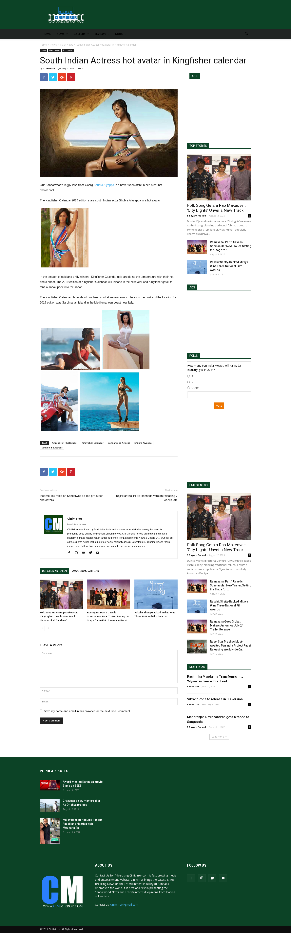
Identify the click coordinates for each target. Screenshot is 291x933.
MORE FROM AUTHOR (85, 571)
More (119, 34)
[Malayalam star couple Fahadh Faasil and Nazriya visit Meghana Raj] (50, 831)
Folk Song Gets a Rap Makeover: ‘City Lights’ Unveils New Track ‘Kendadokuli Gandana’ (59, 616)
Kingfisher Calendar (93, 442)
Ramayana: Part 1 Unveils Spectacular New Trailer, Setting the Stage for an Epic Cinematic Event (108, 616)
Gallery (79, 34)
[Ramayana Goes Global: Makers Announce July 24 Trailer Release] (197, 626)
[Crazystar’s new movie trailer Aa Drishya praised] (50, 805)
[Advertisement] (219, 109)
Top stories (67, 50)
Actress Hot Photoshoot (64, 442)
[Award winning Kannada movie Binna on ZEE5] (50, 785)
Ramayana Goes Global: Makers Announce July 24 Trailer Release (226, 625)
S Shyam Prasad (196, 215)
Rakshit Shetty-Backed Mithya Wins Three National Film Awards (229, 266)
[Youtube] (99, 553)
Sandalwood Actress (119, 442)
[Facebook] (70, 553)
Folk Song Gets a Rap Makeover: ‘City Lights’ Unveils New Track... (216, 208)
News (60, 34)
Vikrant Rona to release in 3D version (215, 699)
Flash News (66, 44)
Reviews (100, 34)
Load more (218, 736)
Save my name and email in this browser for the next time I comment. (87, 711)
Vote (219, 405)
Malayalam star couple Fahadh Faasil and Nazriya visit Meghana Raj (83, 823)
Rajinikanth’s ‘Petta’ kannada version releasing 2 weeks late (147, 498)
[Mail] (85, 553)
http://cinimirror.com (76, 524)
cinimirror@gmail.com (124, 904)
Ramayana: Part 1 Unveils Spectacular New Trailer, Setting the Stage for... (230, 246)
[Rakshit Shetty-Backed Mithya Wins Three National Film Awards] (156, 594)
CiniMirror (49, 68)
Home (47, 34)
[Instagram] (77, 553)
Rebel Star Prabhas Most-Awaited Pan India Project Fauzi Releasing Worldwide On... (230, 645)
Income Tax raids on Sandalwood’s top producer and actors (71, 498)
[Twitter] (92, 553)
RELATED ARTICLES (54, 571)
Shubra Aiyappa (104, 185)
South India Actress (52, 447)
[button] (246, 34)
